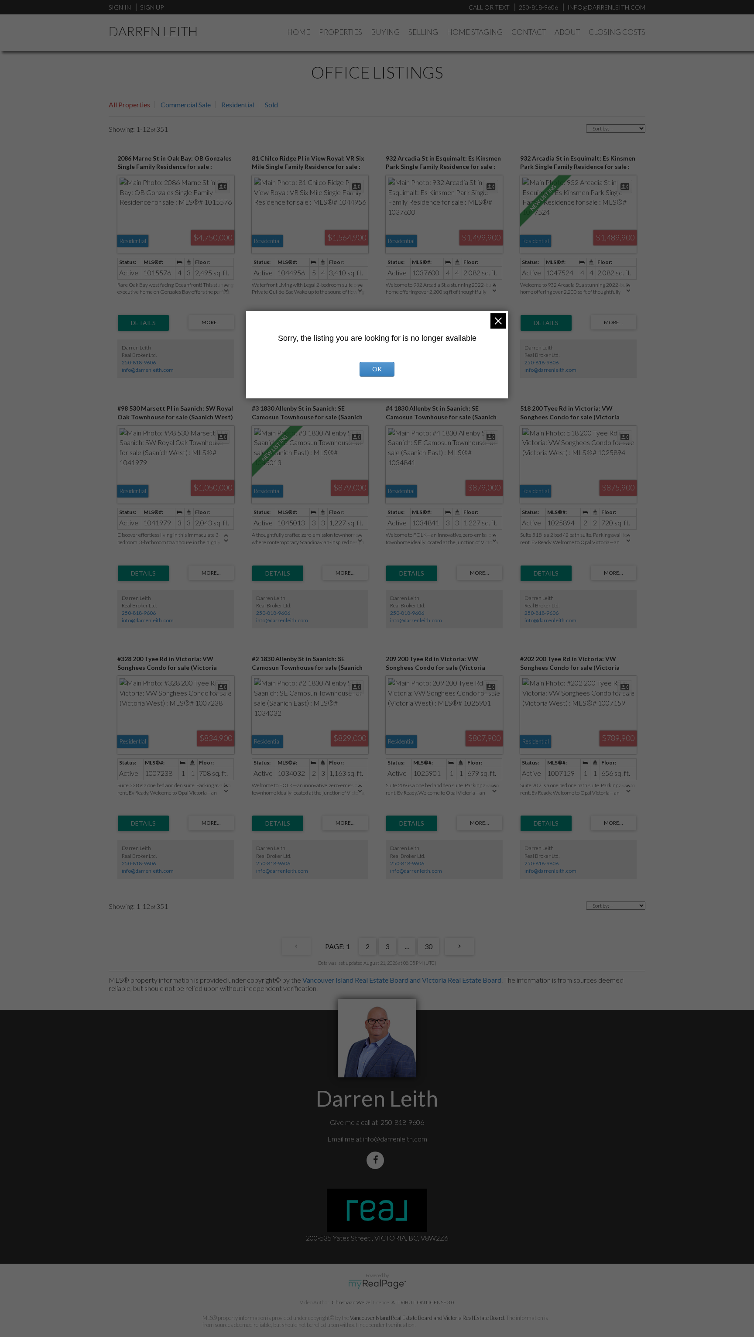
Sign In (120, 7)
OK (377, 369)
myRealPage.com (377, 1284)
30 (428, 946)
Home (298, 32)
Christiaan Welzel (352, 1302)
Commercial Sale (186, 104)
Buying (385, 32)
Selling (423, 32)
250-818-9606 (139, 362)
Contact (528, 32)
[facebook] (377, 1160)
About (567, 32)
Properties (340, 32)
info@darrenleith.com (148, 370)
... (407, 946)
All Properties (129, 104)
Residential (237, 104)
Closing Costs (617, 32)
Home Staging (475, 32)
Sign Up (152, 7)
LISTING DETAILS (143, 323)
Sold (271, 104)
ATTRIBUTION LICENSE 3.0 (422, 1302)
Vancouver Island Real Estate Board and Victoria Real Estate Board (401, 980)
